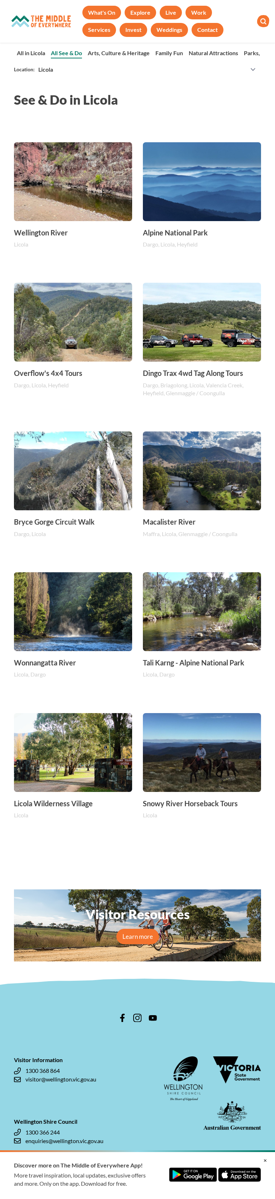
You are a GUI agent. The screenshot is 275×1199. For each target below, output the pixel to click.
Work (198, 12)
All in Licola (31, 52)
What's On (101, 12)
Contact (207, 29)
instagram (137, 1018)
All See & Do (66, 52)
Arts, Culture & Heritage (119, 52)
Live (170, 12)
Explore (140, 12)
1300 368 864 (42, 1070)
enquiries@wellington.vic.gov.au (64, 1140)
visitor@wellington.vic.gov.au (60, 1079)
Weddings (169, 29)
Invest (133, 29)
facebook (122, 1018)
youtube (153, 1018)
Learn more (137, 936)
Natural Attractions (213, 52)
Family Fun (169, 52)
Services (99, 29)
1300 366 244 (42, 1132)
